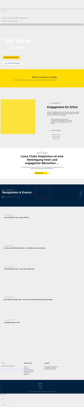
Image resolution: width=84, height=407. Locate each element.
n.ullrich (8, 320)
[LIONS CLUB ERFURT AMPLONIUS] (15, 13)
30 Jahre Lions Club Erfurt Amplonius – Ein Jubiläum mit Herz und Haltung (24, 248)
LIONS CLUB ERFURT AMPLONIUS (15, 18)
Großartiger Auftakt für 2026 (12, 322)
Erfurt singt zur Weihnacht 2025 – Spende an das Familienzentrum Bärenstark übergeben (28, 299)
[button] (48, 136)
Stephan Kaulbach (10, 215)
